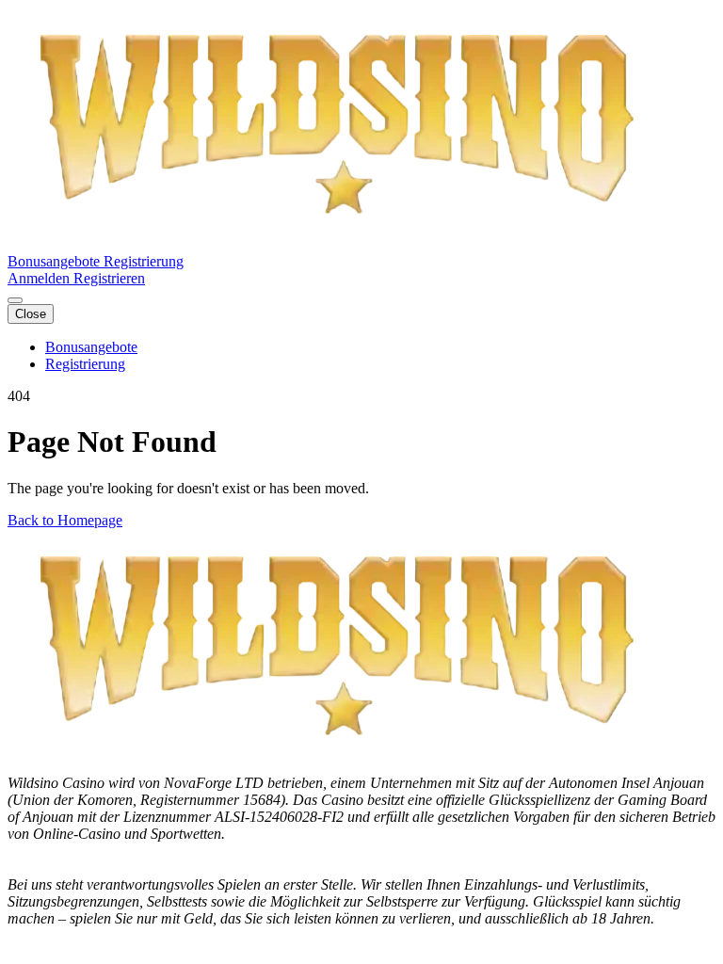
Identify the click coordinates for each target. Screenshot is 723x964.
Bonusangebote (56, 261)
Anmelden (40, 278)
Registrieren (109, 278)
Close (30, 314)
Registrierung (144, 261)
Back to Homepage (65, 520)
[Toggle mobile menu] (15, 300)
